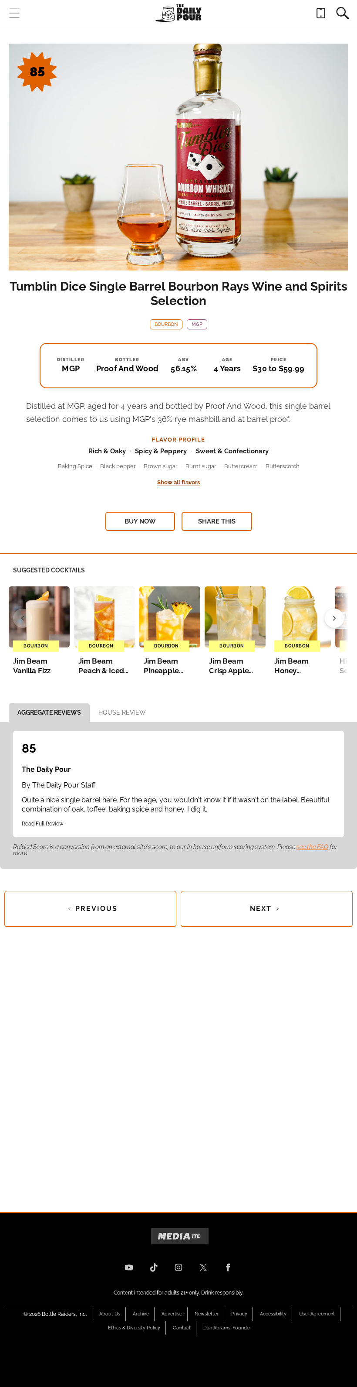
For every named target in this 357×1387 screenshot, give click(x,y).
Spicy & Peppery (161, 451)
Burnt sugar (200, 466)
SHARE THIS (217, 521)
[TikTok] (153, 1267)
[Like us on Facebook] (228, 1267)
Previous (96, 908)
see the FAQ (312, 846)
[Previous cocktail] (22, 618)
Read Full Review (43, 824)
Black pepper (118, 466)
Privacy (239, 1314)
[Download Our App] (321, 13)
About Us (109, 1314)
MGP (197, 324)
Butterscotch (283, 466)
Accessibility (273, 1314)
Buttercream (241, 466)
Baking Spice (75, 466)
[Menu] (14, 13)
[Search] (342, 13)
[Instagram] (178, 1267)
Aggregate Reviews (49, 712)
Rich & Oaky (107, 451)
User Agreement (317, 1314)
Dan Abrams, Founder (227, 1328)
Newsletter (207, 1314)
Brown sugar (161, 466)
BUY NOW (140, 521)
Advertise (172, 1314)
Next (261, 908)
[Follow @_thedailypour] (203, 1267)
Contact (182, 1328)
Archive (141, 1314)
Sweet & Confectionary (232, 451)
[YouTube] (128, 1267)
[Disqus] (178, 1062)
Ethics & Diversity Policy (134, 1328)
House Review (122, 712)
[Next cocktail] (334, 618)
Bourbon (166, 324)
